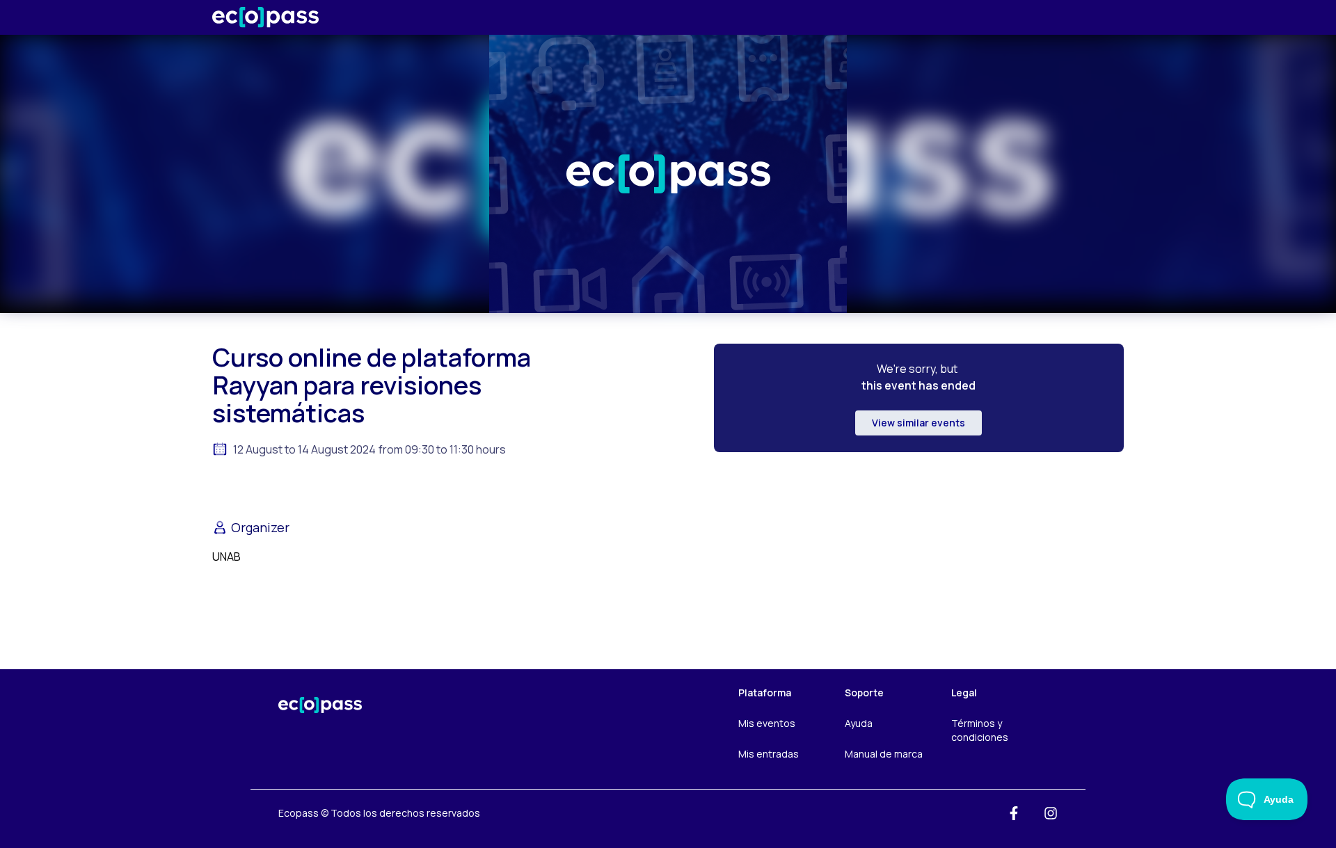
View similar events (918, 422)
